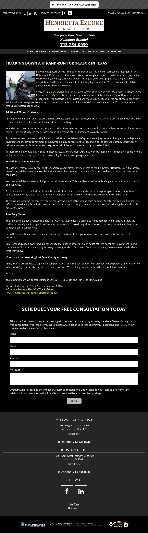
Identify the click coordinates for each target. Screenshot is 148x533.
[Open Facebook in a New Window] (67, 491)
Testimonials (89, 51)
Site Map (74, 504)
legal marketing (73, 525)
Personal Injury (58, 51)
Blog (102, 51)
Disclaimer (74, 508)
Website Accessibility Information (126, 12)
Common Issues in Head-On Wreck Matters (31, 289)
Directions (74, 433)
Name (13, 334)
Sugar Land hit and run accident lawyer (69, 92)
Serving (75, 51)
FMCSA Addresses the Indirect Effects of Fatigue (32, 292)
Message (15, 370)
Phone (14, 358)
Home (30, 51)
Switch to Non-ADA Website (76, 4)
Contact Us (114, 51)
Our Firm (41, 51)
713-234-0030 (74, 44)
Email (13, 346)
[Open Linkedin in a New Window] (81, 491)
